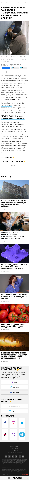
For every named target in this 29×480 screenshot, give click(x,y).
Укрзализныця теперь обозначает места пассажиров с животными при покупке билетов (12, 236)
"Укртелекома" (6, 105)
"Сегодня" (15, 76)
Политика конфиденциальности (15, 452)
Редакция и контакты (14, 446)
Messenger (16, 392)
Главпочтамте (14, 85)
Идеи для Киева (5, 3)
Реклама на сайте (14, 448)
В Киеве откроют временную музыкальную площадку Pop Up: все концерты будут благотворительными (14, 356)
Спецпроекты (15, 450)
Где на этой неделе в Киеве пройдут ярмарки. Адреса (13, 326)
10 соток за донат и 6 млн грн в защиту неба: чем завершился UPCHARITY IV (14, 267)
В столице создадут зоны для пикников (13, 117)
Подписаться (16, 411)
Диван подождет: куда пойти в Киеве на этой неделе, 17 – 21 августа (14, 297)
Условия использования (14, 444)
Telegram (16, 387)
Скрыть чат (14, 166)
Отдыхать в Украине (17, 3)
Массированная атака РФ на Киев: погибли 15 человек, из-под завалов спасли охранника (14, 204)
